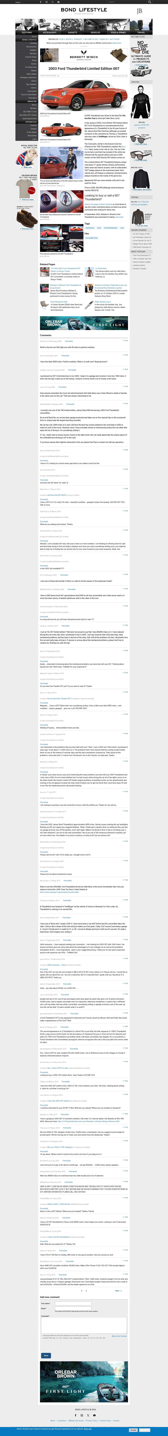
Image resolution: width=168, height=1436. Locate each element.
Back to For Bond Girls (48, 76)
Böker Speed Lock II (103, 302)
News (34, 105)
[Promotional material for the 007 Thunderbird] (61, 251)
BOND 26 (104, 39)
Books (34, 81)
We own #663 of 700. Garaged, (59, 1147)
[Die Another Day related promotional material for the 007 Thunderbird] (61, 212)
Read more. (116, 43)
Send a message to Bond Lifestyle (98, 204)
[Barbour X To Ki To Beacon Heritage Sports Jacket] (142, 227)
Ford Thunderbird (110, 228)
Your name (45, 1303)
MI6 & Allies (32, 74)
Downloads (32, 91)
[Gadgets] (72, 34)
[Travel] (141, 34)
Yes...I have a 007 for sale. (57, 1068)
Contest (33, 125)
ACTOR (69, 39)
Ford (99, 228)
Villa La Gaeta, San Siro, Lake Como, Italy (149, 259)
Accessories (31, 47)
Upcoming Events (30, 118)
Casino (34, 64)
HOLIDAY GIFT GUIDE (28, 115)
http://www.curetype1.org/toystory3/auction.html (59, 892)
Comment (45, 1316)
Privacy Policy (91, 1421)
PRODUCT (78, 39)
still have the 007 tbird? (56, 495)
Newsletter (32, 136)
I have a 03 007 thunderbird (58, 1237)
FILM (61, 39)
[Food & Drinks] (118, 34)
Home (17, 2)
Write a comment (118, 76)
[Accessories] (49, 34)
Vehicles (33, 53)
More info (88, 1429)
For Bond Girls (31, 67)
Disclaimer (62, 1421)
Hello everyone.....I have (56, 965)
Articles (33, 108)
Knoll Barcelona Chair (59, 302)
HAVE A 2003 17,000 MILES (58, 1204)
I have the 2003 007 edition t (58, 1101)
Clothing (33, 43)
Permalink (69, 341)
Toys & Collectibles (29, 95)
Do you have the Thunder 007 (59, 698)
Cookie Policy (105, 1421)
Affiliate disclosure (76, 1421)
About (53, 1421)
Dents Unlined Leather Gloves (145, 262)
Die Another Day (91, 238)
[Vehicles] (95, 34)
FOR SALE (32, 98)
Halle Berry (90, 228)
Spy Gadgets (31, 84)
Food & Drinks (31, 57)
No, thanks (144, 1430)
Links (34, 139)
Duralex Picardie (139, 269)
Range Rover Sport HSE (142, 244)
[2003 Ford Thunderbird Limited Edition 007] (61, 137)
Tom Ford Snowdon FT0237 (144, 255)
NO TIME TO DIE (30, 112)
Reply (126, 340)
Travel (34, 60)
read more (119, 217)
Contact (34, 129)
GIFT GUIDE (114, 39)
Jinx (122, 228)
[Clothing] (26, 34)
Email (43, 1308)
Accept (133, 1430)
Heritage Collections (28, 77)
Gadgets (33, 50)
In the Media (32, 132)
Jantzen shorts (139, 265)
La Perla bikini (101, 268)
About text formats (119, 1336)
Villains (34, 71)
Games (34, 88)
